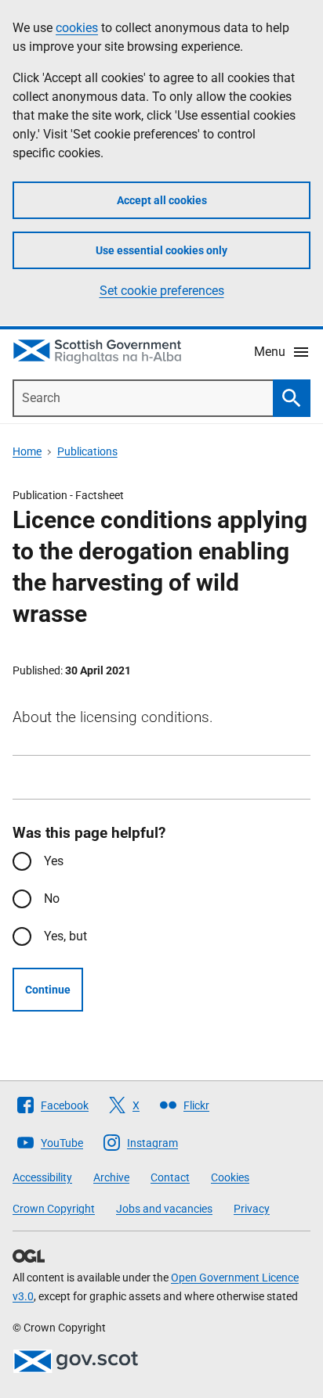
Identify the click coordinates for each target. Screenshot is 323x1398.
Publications (87, 451)
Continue (48, 989)
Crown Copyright (54, 1208)
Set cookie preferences (162, 290)
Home (27, 451)
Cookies (230, 1177)
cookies (77, 27)
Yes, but (65, 936)
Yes (54, 861)
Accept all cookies (162, 200)
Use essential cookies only (161, 250)
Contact (170, 1177)
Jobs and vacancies (164, 1208)
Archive (111, 1177)
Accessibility (42, 1177)
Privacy (252, 1208)
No (52, 898)
